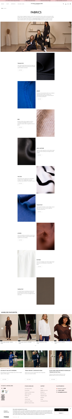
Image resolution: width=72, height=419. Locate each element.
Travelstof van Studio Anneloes (29, 392)
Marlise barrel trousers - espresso (7, 342)
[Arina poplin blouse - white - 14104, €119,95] (45, 327)
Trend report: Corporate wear (33, 370)
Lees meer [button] (39, 155)
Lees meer (4, 379)
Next (70, 328)
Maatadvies (42, 397)
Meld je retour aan (43, 393)
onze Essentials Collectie (36, 18)
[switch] (6, 392)
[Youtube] (4, 388)
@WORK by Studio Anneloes (29, 402)
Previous (2, 328)
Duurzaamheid (27, 390)
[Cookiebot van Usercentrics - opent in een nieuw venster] (6, 417)
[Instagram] (3, 388)
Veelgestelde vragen (44, 395)
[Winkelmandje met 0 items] (70, 3)
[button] (36, 37)
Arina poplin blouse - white (42, 342)
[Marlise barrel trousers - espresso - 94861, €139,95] (9, 327)
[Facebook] (1, 388)
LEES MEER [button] (20, 70)
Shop (7, 3)
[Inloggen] (66, 4)
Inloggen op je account (44, 390)
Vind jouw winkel (27, 399)
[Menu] (8, 390)
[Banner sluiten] (70, 408)
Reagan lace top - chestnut (60, 342)
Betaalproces (43, 392)
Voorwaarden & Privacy (44, 401)
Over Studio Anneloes (28, 388)
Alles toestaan (61, 409)
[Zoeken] (63, 3)
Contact (42, 388)
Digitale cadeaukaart (28, 393)
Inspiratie (13, 3)
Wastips (42, 399)
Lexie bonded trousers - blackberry (25, 342)
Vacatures (26, 397)
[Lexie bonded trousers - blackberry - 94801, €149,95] (27, 327)
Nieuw (2, 3)
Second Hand (21, 3)
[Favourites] (68, 4)
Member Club (27, 395)
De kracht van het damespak (9, 370)
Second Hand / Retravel (28, 401)
